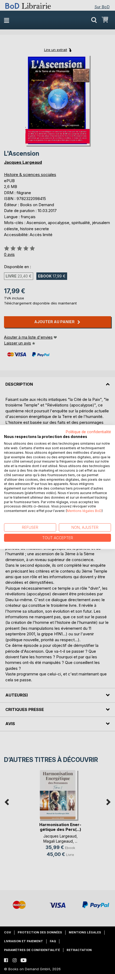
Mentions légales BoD (84, 511)
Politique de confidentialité (88, 431)
